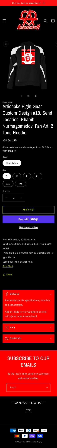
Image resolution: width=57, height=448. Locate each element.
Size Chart (8, 266)
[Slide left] (21, 96)
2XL (8, 183)
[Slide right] (35, 96)
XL (37, 176)
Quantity (6, 191)
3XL (20, 183)
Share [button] (9, 274)
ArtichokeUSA (24, 442)
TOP (28, 410)
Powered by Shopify (35, 442)
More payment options (28, 227)
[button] (4, 20)
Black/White (12, 163)
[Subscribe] (47, 387)
